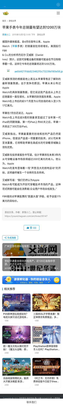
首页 (4, 21)
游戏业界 (41, 34)
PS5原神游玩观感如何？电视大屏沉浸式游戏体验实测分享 (15, 315)
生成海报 (11, 237)
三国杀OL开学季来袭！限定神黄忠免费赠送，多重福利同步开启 (46, 315)
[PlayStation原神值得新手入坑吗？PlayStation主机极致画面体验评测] (46, 335)
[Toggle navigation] (58, 13)
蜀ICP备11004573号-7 (44, 398)
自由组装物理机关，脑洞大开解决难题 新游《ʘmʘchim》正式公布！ (15, 380)
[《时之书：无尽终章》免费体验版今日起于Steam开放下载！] (46, 367)
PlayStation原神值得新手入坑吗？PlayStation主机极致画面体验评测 (45, 348)
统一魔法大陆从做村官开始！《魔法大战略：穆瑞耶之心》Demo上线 (15, 348)
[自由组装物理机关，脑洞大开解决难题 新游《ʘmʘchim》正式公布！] (16, 367)
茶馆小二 (6, 34)
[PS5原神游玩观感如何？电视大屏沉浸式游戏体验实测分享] (16, 303)
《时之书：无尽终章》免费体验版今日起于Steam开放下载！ (46, 380)
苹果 (14, 46)
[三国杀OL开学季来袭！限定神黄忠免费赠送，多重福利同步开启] (46, 303)
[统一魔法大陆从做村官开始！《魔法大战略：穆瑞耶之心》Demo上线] (16, 335)
